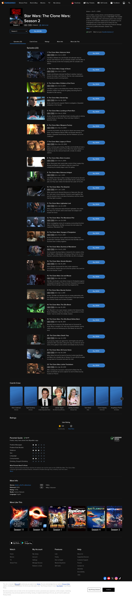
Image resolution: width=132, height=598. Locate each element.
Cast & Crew (33, 41)
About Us (80, 554)
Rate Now (71, 429)
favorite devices (107, 32)
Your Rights (60, 586)
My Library (35, 554)
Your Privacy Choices (94, 589)
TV (11, 560)
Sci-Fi (21, 485)
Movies (12, 557)
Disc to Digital (59, 560)
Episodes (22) (18, 41)
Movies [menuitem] (42, 3)
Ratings (47, 41)
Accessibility (81, 572)
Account (34, 557)
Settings (34, 560)
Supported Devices (83, 557)
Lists (56, 554)
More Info (60, 41)
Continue (108, 589)
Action (17, 485)
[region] (66, 589)
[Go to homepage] (9, 3)
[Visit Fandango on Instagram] (116, 578)
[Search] (129, 3)
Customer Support (82, 560)
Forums (79, 563)
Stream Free (13, 563)
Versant (17, 584)
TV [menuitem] (49, 3)
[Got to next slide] (122, 399)
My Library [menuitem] (56, 3)
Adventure (28, 485)
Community (61, 429)
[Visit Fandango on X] (112, 578)
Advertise (80, 569)
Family (57, 557)
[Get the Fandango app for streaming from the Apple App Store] (15, 543)
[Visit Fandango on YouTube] (108, 578)
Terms (38, 584)
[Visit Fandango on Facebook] (105, 578)
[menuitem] (102, 3)
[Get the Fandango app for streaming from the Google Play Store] (27, 543)
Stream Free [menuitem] (23, 3)
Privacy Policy (66, 584)
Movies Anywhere (60, 563)
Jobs (78, 575)
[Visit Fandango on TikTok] (120, 578)
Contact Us (80, 566)
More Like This (75, 41)
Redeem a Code (37, 566)
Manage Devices (37, 563)
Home (12, 554)
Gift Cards (58, 566)
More (88, 28)
